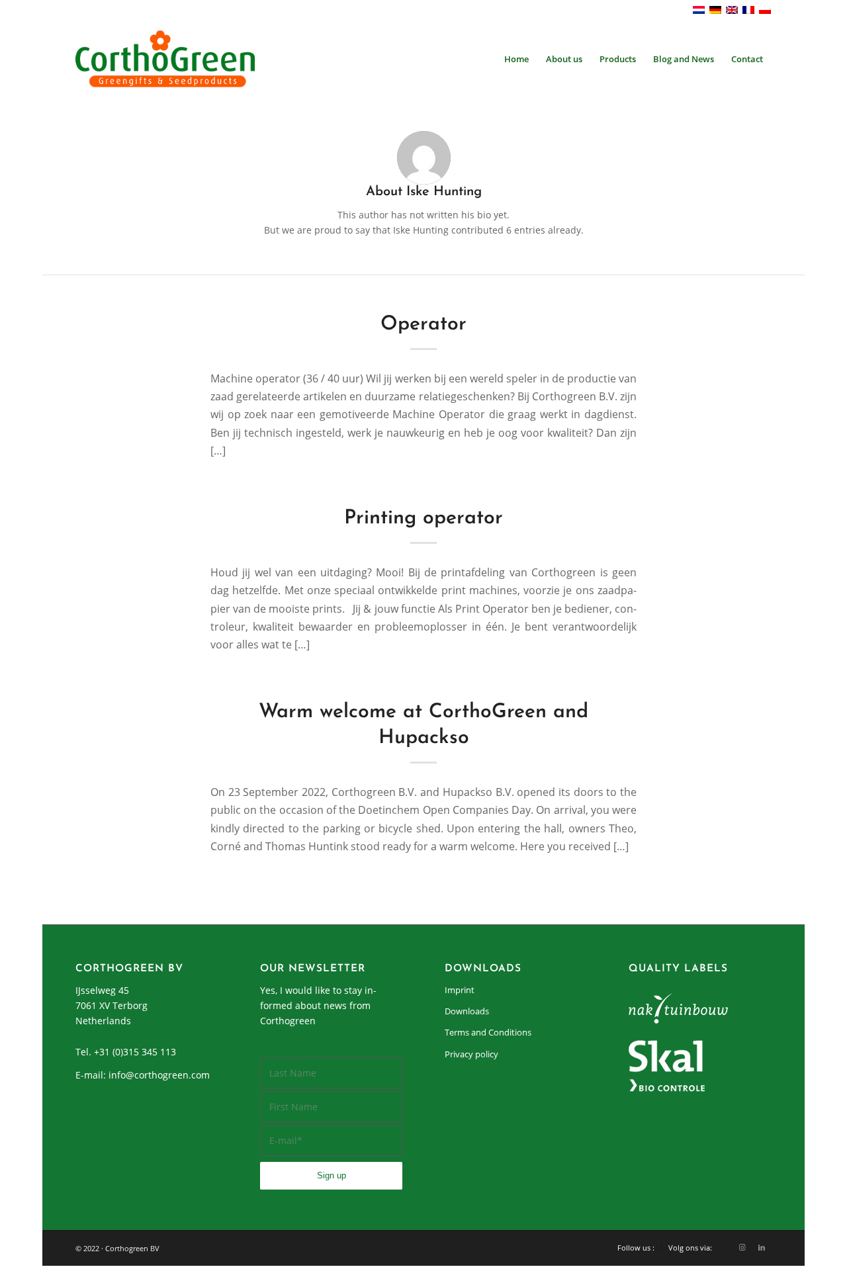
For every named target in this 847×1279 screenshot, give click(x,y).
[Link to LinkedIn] (762, 1247)
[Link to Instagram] (742, 1247)
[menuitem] (516, 59)
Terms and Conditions (488, 1032)
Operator (423, 324)
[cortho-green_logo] (165, 59)
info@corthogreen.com (159, 1075)
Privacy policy (471, 1054)
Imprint (459, 990)
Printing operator (423, 518)
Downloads (467, 1011)
